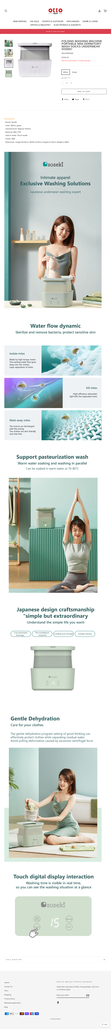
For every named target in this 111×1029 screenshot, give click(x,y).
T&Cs (6, 991)
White (65, 72)
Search (6, 982)
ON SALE (34, 21)
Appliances (73, 21)
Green (74, 72)
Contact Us (8, 987)
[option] (55, 31)
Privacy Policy (9, 999)
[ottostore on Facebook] (58, 1002)
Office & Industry (40, 25)
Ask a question (14, 959)
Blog (6, 1007)
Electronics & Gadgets (67, 25)
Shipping (7, 995)
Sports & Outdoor (52, 21)
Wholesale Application (12, 1003)
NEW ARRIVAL (20, 21)
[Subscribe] (87, 995)
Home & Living (90, 21)
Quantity (66, 78)
